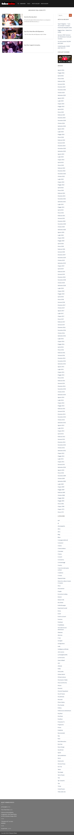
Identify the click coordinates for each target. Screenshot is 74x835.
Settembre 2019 (62, 263)
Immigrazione (61, 643)
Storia (59, 758)
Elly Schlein (60, 602)
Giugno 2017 (61, 316)
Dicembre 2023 (61, 145)
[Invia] (70, 15)
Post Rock (60, 716)
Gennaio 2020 (61, 252)
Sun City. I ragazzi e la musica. (32, 45)
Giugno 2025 (61, 103)
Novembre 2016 (62, 330)
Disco (59, 585)
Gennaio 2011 (61, 464)
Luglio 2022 (61, 179)
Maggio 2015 (61, 375)
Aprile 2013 (61, 433)
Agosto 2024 (61, 129)
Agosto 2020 (61, 232)
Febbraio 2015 (61, 380)
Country (60, 565)
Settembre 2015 (62, 363)
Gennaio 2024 (61, 142)
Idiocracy (60, 635)
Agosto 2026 (61, 70)
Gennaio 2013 (61, 439)
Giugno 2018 (61, 291)
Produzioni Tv (61, 722)
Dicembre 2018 (61, 277)
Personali (60, 699)
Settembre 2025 (62, 95)
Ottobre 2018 (61, 282)
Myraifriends (61, 696)
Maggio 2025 (61, 106)
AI (58, 523)
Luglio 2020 (61, 235)
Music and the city (62, 682)
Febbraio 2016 (61, 352)
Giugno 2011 (61, 461)
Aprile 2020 (61, 243)
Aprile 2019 (61, 268)
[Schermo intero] (71, 61)
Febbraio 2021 (61, 215)
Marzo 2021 (61, 212)
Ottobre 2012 (61, 447)
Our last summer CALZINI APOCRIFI (64, 42)
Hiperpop (60, 632)
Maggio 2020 (61, 240)
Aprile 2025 (61, 109)
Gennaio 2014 (61, 411)
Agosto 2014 (61, 397)
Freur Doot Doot (5, 809)
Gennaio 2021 (61, 218)
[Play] (60, 61)
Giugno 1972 (61, 509)
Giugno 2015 (61, 372)
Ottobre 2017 (61, 308)
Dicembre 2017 (61, 305)
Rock (59, 738)
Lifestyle (60, 666)
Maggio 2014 (61, 405)
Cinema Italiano (62, 548)
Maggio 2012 (61, 456)
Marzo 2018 (61, 299)
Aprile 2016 (61, 347)
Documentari (61, 588)
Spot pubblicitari (62, 755)
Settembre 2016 (62, 335)
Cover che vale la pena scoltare (63, 569)
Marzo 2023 (61, 165)
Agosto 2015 (61, 366)
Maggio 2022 (61, 184)
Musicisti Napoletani (63, 691)
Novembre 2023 (62, 148)
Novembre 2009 (62, 475)
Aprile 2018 (61, 296)
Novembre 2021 (62, 198)
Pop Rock (60, 713)
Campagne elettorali (63, 540)
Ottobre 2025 (61, 92)
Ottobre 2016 (61, 333)
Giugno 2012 (61, 453)
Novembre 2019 (62, 257)
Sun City (60, 766)
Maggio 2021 (61, 207)
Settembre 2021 (62, 201)
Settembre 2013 (62, 422)
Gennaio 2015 (61, 383)
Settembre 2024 (62, 126)
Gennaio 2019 (61, 274)
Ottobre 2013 (61, 419)
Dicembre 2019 (61, 254)
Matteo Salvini (61, 674)
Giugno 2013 (61, 431)
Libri (59, 663)
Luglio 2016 (61, 338)
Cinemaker (22, 3)
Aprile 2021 (61, 210)
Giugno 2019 (61, 266)
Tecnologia (60, 772)
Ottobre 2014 (61, 391)
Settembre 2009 (62, 481)
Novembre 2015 (62, 361)
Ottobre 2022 (61, 176)
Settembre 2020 (62, 229)
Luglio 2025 (61, 101)
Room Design (61, 747)
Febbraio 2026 (61, 81)
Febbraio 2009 (61, 492)
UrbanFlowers (61, 789)
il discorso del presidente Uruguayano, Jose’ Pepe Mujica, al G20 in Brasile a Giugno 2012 (9, 814)
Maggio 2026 (61, 73)
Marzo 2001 (61, 503)
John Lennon (61, 652)
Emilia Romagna (62, 605)
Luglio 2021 (61, 204)
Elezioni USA (61, 599)
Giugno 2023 (61, 159)
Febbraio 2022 (61, 193)
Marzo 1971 (61, 512)
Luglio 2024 (61, 131)
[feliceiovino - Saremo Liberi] (8, 3)
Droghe (59, 591)
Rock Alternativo (62, 741)
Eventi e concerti (62, 616)
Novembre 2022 (62, 173)
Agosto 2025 (61, 98)
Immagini (60, 640)
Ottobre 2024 (61, 123)
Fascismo (60, 619)
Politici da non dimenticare (64, 710)
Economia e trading (62, 594)
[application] (65, 59)
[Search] (18, 3)
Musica (59, 685)
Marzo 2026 (61, 78)
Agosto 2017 (61, 310)
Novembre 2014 (62, 389)
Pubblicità (60, 730)
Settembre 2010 (62, 467)
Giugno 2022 (61, 182)
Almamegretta (61, 526)
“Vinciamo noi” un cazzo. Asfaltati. (7, 822)
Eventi (59, 613)
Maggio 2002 (61, 498)
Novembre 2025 (62, 89)
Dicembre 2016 (61, 327)
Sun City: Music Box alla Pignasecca (34, 31)
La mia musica (61, 657)
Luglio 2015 (61, 369)
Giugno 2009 (61, 487)
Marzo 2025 (61, 112)
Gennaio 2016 (61, 355)
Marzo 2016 (61, 349)
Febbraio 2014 (61, 408)
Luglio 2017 (61, 313)
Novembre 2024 (62, 120)
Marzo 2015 (61, 377)
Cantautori (60, 543)
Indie (59, 646)
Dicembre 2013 (61, 414)
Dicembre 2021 (61, 196)
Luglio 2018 (61, 288)
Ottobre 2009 (61, 478)
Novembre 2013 (62, 417)
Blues (59, 537)
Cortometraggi (61, 562)
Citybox (60, 554)
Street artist (61, 761)
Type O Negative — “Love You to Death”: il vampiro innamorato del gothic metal (65, 25)
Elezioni (60, 597)
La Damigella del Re (62, 654)
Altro (59, 529)
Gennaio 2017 (61, 324)
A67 (59, 520)
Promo (59, 727)
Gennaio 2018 (61, 302)
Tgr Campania (61, 780)
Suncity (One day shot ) (30, 17)
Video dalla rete (62, 791)
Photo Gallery (36, 3)
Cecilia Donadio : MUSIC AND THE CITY (64, 47)
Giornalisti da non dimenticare (62, 628)
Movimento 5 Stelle (62, 680)
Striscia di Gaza (61, 763)
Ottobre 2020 (61, 226)
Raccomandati (61, 733)
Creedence (60, 572)
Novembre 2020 (62, 224)
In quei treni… (4, 828)
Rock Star (60, 744)
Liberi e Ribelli (61, 660)
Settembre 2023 (62, 151)
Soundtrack (60, 749)
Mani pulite (60, 671)
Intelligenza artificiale (63, 649)
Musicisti (60, 688)
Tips (59, 783)
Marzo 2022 (61, 190)
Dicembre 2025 (61, 87)
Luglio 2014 (61, 400)
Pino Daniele (61, 705)
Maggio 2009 (61, 489)
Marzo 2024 (61, 137)
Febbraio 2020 (61, 249)
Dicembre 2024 (61, 117)
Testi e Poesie (61, 775)
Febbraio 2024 (61, 140)
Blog (28, 3)
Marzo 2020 (61, 246)
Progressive (61, 724)
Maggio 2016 (61, 344)
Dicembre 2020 (61, 221)
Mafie (59, 668)
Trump (59, 786)
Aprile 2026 (61, 75)
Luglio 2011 (61, 459)
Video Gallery (44, 3)
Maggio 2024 (61, 134)
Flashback (60, 622)
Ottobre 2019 (61, 260)
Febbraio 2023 (61, 168)
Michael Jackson (62, 677)
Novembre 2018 (62, 280)
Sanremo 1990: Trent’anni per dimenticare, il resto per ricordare (64, 36)
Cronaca (60, 575)
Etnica (59, 611)
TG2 (59, 777)
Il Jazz (59, 638)
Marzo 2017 (61, 319)
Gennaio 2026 (61, 84)
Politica (59, 708)
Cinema (60, 545)
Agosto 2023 (61, 154)
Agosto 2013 (61, 425)
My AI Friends (61, 694)
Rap (59, 736)
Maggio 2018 (61, 294)
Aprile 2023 (61, 162)
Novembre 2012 (62, 445)
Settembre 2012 (62, 450)
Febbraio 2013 (61, 436)
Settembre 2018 (62, 285)
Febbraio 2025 (61, 115)
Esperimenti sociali (62, 608)
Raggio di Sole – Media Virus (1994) (65, 31)
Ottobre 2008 (61, 495)
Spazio (59, 752)
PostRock (60, 719)
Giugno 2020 (61, 238)
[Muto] (69, 61)
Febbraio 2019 (61, 271)
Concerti (60, 557)
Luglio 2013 (61, 428)
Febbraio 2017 (61, 321)
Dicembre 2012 (61, 442)
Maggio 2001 (61, 500)
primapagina (4, 806)
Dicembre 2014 (61, 386)
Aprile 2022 (61, 187)
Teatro (59, 769)
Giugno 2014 (61, 403)
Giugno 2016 (61, 341)
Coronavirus (61, 559)
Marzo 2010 (61, 473)
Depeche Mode (61, 578)
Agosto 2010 (61, 470)
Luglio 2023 (61, 156)
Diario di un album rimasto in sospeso (64, 582)
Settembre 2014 (62, 394)
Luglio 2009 (61, 484)
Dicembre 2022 (61, 170)
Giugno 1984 (61, 506)
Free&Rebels (61, 625)
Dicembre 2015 (61, 358)
